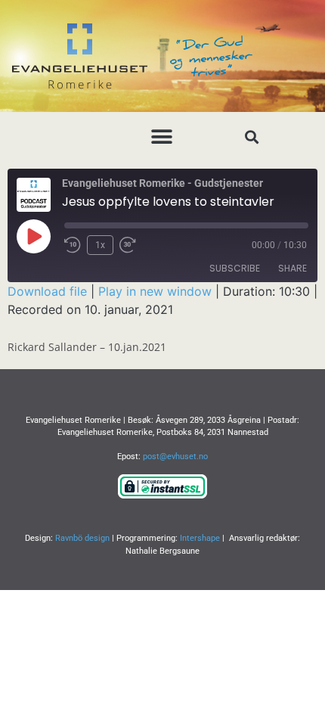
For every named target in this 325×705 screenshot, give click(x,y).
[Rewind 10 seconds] (72, 245)
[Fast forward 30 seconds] (131, 245)
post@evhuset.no (175, 456)
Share (292, 268)
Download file (47, 291)
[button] (162, 137)
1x (100, 245)
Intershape (200, 538)
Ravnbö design (82, 538)
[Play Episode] (33, 236)
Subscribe (234, 268)
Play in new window (155, 291)
